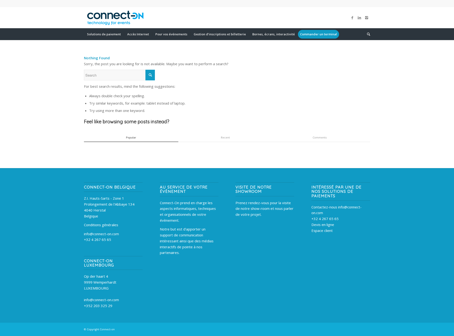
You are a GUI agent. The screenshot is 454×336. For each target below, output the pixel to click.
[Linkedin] (359, 17)
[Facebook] (352, 17)
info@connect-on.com (101, 233)
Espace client (322, 230)
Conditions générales (101, 224)
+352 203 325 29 (98, 305)
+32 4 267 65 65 (97, 239)
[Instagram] (366, 17)
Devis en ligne (322, 224)
